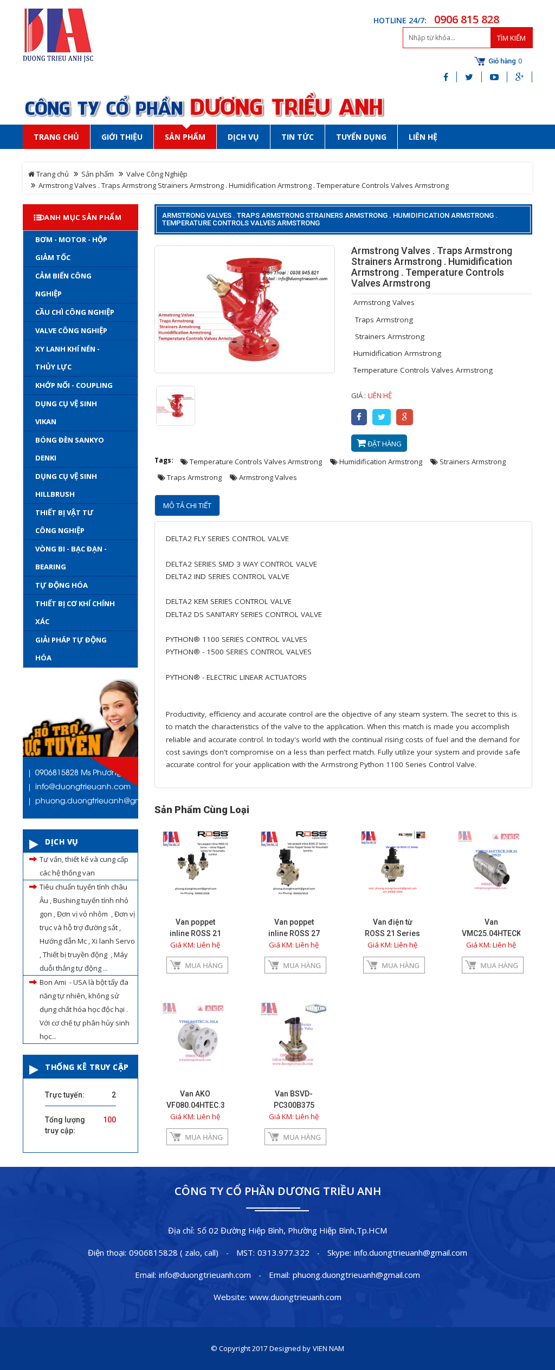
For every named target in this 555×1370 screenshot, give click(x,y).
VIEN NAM (328, 1348)
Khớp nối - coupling (74, 385)
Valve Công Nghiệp (157, 174)
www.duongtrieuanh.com (295, 1296)
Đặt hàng (384, 444)
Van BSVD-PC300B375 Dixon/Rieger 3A (293, 1105)
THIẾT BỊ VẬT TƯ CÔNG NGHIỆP (64, 521)
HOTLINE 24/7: (400, 20)
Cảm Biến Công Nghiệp (63, 284)
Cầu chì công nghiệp (74, 312)
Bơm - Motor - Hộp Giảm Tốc (71, 248)
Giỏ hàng (502, 61)
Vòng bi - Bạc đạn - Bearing (71, 558)
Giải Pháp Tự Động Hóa (71, 649)
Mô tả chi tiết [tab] (187, 505)
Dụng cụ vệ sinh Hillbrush (66, 485)
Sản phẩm (97, 174)
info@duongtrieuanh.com (205, 1274)
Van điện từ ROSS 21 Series (392, 928)
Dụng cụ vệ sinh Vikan (66, 412)
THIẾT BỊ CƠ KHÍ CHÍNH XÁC (75, 612)
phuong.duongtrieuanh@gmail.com (356, 1274)
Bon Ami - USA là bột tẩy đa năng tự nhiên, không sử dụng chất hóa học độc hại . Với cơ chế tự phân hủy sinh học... (85, 1009)
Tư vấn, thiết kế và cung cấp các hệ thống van (84, 866)
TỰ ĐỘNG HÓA (61, 585)
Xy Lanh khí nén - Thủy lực (67, 358)
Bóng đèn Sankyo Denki (69, 449)
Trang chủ (52, 174)
